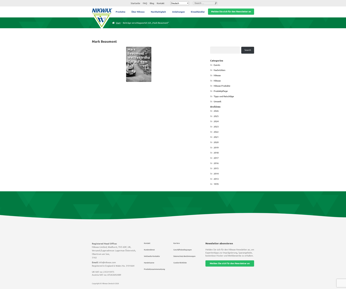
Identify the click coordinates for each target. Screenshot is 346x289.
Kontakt (160, 3)
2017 (216, 158)
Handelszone (149, 263)
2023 (216, 126)
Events (217, 65)
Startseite (135, 3)
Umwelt (217, 101)
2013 (216, 179)
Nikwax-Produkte (222, 86)
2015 (216, 168)
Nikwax (217, 75)
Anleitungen (178, 12)
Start (118, 23)
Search (247, 50)
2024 (216, 121)
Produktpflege (221, 91)
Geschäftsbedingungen (182, 250)
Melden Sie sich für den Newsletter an (231, 11)
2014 (216, 173)
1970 (216, 184)
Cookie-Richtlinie (180, 263)
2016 (216, 163)
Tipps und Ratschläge (224, 96)
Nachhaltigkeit (158, 12)
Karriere (176, 243)
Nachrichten (219, 70)
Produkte (120, 12)
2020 (216, 142)
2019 (216, 147)
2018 (216, 152)
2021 (216, 137)
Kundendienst (149, 250)
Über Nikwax (138, 12)
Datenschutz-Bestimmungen (184, 256)
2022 (216, 132)
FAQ (145, 3)
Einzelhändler (198, 12)
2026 (216, 111)
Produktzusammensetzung (154, 269)
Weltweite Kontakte (152, 256)
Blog (152, 3)
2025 (216, 116)
